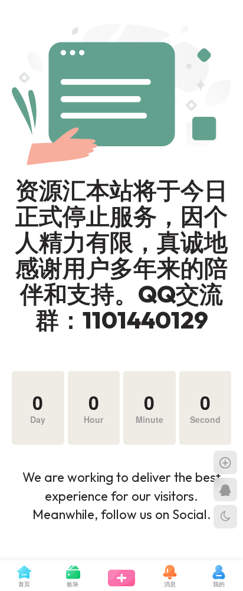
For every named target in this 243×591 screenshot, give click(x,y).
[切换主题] (225, 516)
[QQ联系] (225, 489)
